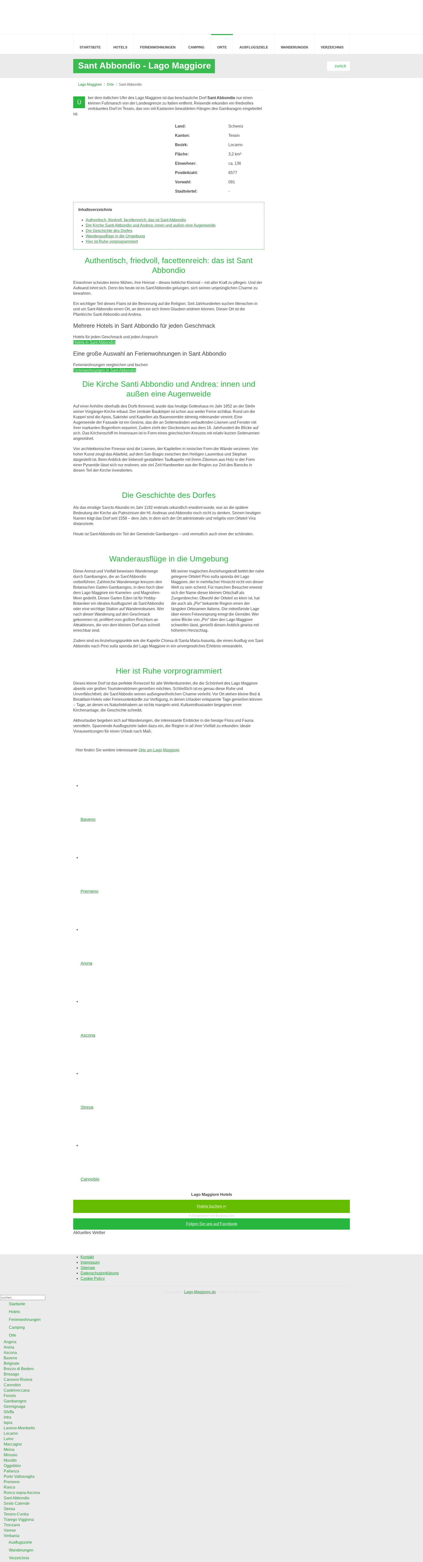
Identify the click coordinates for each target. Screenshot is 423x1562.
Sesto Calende (17, 1503)
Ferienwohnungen (158, 47)
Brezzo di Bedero (19, 1369)
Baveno (88, 819)
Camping (196, 47)
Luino (8, 1439)
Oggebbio (12, 1466)
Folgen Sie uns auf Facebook (211, 1224)
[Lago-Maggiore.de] (84, 16)
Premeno (89, 891)
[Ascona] (111, 1001)
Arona (86, 963)
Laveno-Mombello (19, 1428)
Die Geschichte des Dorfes (109, 231)
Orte (222, 47)
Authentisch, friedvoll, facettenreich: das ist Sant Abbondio (136, 220)
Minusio (10, 1455)
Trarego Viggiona (19, 1519)
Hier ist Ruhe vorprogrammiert (112, 241)
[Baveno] (111, 785)
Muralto (10, 1460)
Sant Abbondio (16, 1498)
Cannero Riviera (18, 1379)
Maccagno (13, 1444)
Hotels (120, 47)
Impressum (90, 1262)
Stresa (87, 1107)
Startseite (90, 47)
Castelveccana (17, 1390)
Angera (10, 1342)
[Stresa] (111, 1073)
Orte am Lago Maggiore (159, 750)
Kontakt (87, 1257)
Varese (10, 1530)
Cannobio (90, 1179)
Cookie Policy (93, 1278)
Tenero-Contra (16, 1514)
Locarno (11, 1433)
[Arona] (111, 929)
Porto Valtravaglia (19, 1476)
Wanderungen (294, 47)
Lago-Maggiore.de (200, 1292)
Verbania (11, 1536)
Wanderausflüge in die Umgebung (115, 236)
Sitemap (88, 1268)
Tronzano (12, 1525)
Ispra (8, 1423)
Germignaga (14, 1406)
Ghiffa (9, 1412)
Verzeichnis (332, 47)
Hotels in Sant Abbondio (94, 342)
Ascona (88, 1035)
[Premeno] (111, 857)
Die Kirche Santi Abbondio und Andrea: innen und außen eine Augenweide (151, 225)
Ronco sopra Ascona (22, 1493)
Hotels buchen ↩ (211, 1206)
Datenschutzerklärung (100, 1273)
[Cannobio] (111, 1145)
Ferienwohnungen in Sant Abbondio (104, 370)
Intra (7, 1417)
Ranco (9, 1487)
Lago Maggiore (90, 84)
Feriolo (10, 1396)
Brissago (11, 1374)
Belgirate (11, 1363)
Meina (9, 1449)
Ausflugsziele (253, 47)
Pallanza (11, 1471)
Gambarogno (15, 1401)
